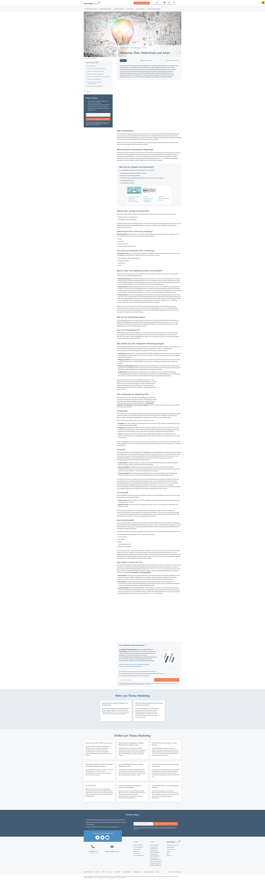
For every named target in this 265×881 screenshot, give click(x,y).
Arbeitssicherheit (119, 9)
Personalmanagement (106, 9)
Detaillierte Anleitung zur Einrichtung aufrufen (131, 666)
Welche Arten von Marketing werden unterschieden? (98, 76)
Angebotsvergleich (152, 593)
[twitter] (102, 837)
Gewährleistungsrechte (149, 871)
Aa (87, 91)
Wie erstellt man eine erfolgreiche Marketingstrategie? (94, 83)
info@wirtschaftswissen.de (112, 851)
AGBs (103, 871)
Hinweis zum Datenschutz (95, 124)
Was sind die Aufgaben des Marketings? (95, 71)
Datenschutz (129, 9)
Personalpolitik (125, 572)
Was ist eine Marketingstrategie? (94, 79)
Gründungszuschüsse (161, 484)
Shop (168, 853)
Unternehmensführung (154, 9)
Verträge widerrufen (137, 871)
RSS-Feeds (169, 855)
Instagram (168, 300)
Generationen (163, 308)
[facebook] (97, 837)
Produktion (168, 483)
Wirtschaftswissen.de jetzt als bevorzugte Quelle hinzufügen (134, 664)
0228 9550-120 (93, 851)
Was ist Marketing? (91, 66)
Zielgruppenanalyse (171, 322)
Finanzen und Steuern (91, 9)
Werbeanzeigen (146, 292)
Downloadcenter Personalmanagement (154, 851)
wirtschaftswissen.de (124, 47)
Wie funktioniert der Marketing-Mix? (95, 86)
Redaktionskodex (170, 847)
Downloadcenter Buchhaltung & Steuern (155, 855)
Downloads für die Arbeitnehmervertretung (155, 858)
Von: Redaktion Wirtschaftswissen (131, 645)
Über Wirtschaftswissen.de (172, 845)
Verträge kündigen (127, 871)
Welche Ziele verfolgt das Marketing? (95, 74)
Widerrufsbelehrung (88, 871)
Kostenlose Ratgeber (154, 845)
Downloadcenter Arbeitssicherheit (154, 847)
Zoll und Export (140, 9)
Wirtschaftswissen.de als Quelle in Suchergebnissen (155, 864)
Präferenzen (161, 158)
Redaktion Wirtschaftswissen (172, 60)
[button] (263, 2)
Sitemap (157, 871)
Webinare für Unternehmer (156, 861)
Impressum (109, 871)
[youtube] (107, 837)
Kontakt (168, 851)
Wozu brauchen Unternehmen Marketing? (96, 68)
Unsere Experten (170, 849)
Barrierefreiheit (117, 871)
